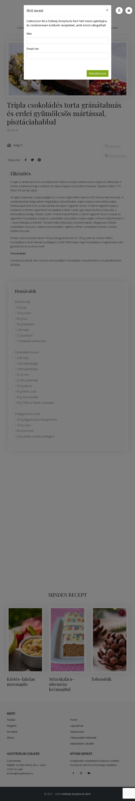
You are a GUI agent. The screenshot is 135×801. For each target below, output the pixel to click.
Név (29, 34)
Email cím (33, 49)
